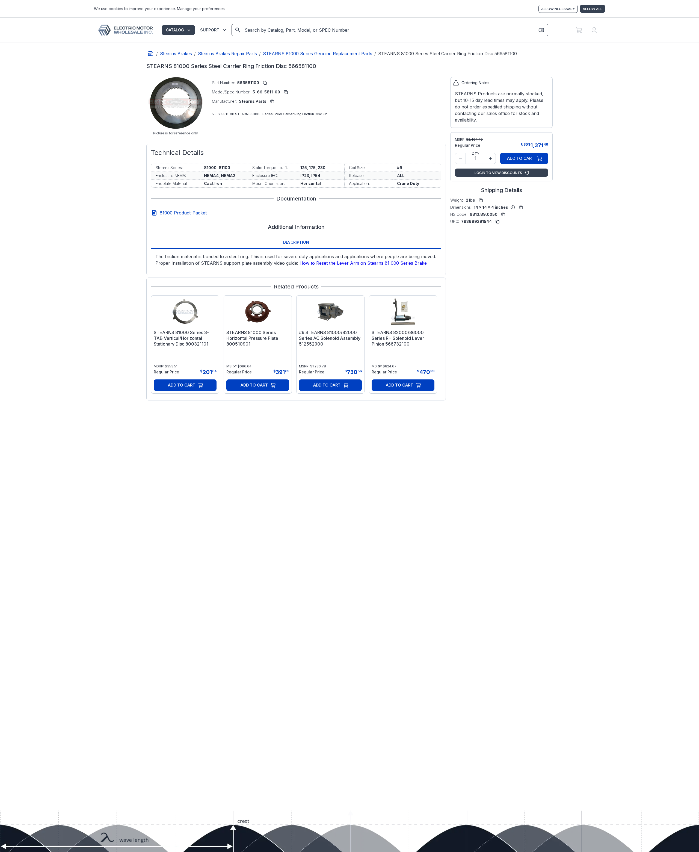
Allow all (592, 9)
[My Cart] (578, 30)
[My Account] (594, 30)
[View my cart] (578, 30)
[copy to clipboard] (264, 82)
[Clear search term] (541, 30)
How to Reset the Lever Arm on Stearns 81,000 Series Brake (363, 263)
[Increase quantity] (490, 158)
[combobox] (389, 30)
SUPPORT (209, 30)
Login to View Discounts (498, 172)
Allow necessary (558, 9)
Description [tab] (296, 242)
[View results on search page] (237, 30)
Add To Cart (181, 385)
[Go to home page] (150, 53)
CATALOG (175, 30)
